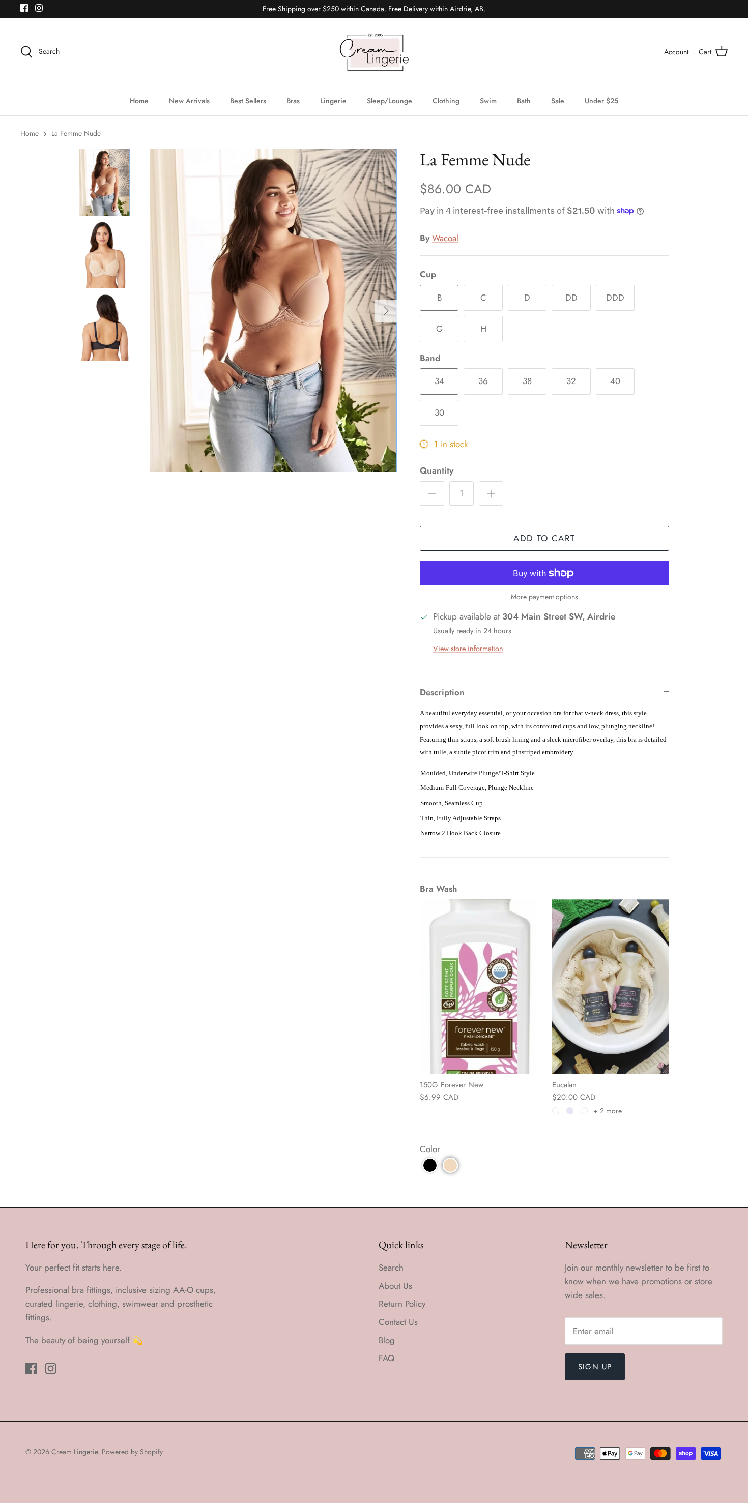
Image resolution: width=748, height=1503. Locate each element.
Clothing (446, 101)
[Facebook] (24, 8)
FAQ (386, 1358)
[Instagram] (39, 8)
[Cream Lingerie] (374, 52)
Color (430, 1149)
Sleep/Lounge (389, 101)
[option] (273, 310)
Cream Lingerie (74, 1452)
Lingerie (333, 101)
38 (527, 381)
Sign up (595, 1366)
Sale (557, 101)
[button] (430, 1165)
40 (615, 381)
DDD (615, 297)
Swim (488, 101)
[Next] (386, 311)
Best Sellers (248, 101)
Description (442, 692)
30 (439, 412)
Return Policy (402, 1304)
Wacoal (445, 238)
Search (391, 1267)
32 (571, 381)
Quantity (436, 471)
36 (483, 381)
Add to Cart (544, 538)
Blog (387, 1340)
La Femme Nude (76, 133)
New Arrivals (189, 101)
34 (439, 381)
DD (571, 297)
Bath (524, 101)
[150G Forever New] (478, 986)
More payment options (544, 597)
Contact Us (398, 1322)
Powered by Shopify (132, 1452)
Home (139, 101)
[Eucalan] (610, 986)
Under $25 (601, 101)
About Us (395, 1286)
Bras (293, 101)
